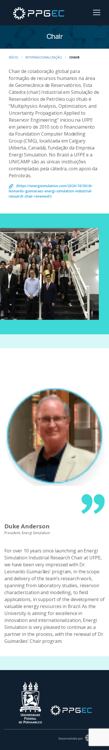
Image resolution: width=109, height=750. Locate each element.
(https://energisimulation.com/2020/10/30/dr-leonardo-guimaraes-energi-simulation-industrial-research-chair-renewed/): (51, 191)
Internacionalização (43, 57)
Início (13, 57)
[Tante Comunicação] (79, 737)
